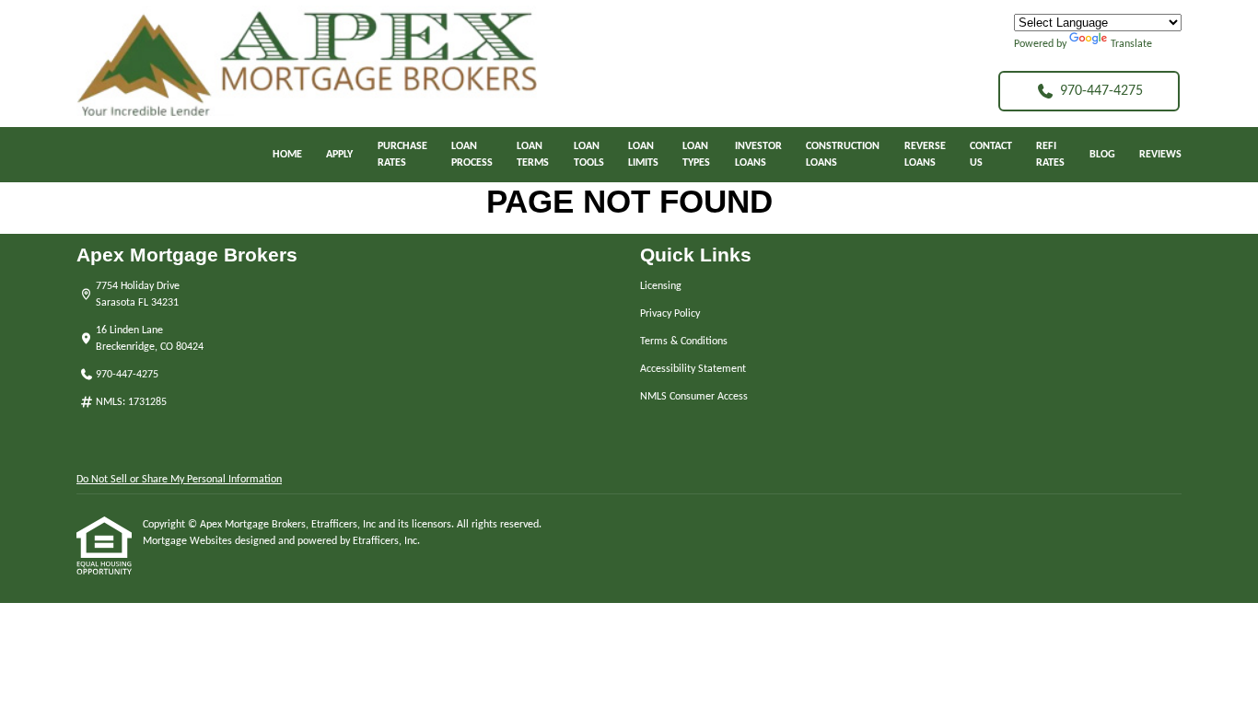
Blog (1102, 154)
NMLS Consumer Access (694, 396)
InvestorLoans (758, 154)
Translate (1131, 44)
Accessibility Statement (693, 369)
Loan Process (472, 154)
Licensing (660, 286)
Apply (339, 154)
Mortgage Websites (189, 541)
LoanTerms (533, 154)
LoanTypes (696, 154)
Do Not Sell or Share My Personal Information (179, 479)
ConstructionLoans (842, 154)
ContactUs (991, 154)
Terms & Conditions (684, 341)
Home (287, 154)
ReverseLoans (925, 154)
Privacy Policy (670, 313)
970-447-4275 (1101, 91)
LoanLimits (643, 154)
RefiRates (1050, 154)
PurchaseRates (402, 154)
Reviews (1160, 154)
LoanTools (589, 154)
